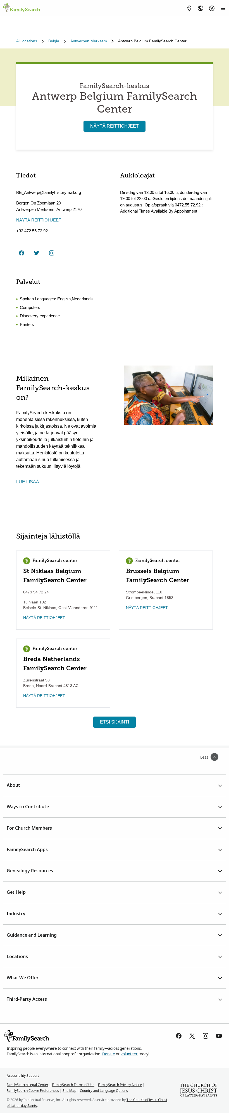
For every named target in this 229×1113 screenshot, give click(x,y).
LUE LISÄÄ (27, 481)
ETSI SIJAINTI (114, 722)
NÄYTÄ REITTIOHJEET (114, 126)
